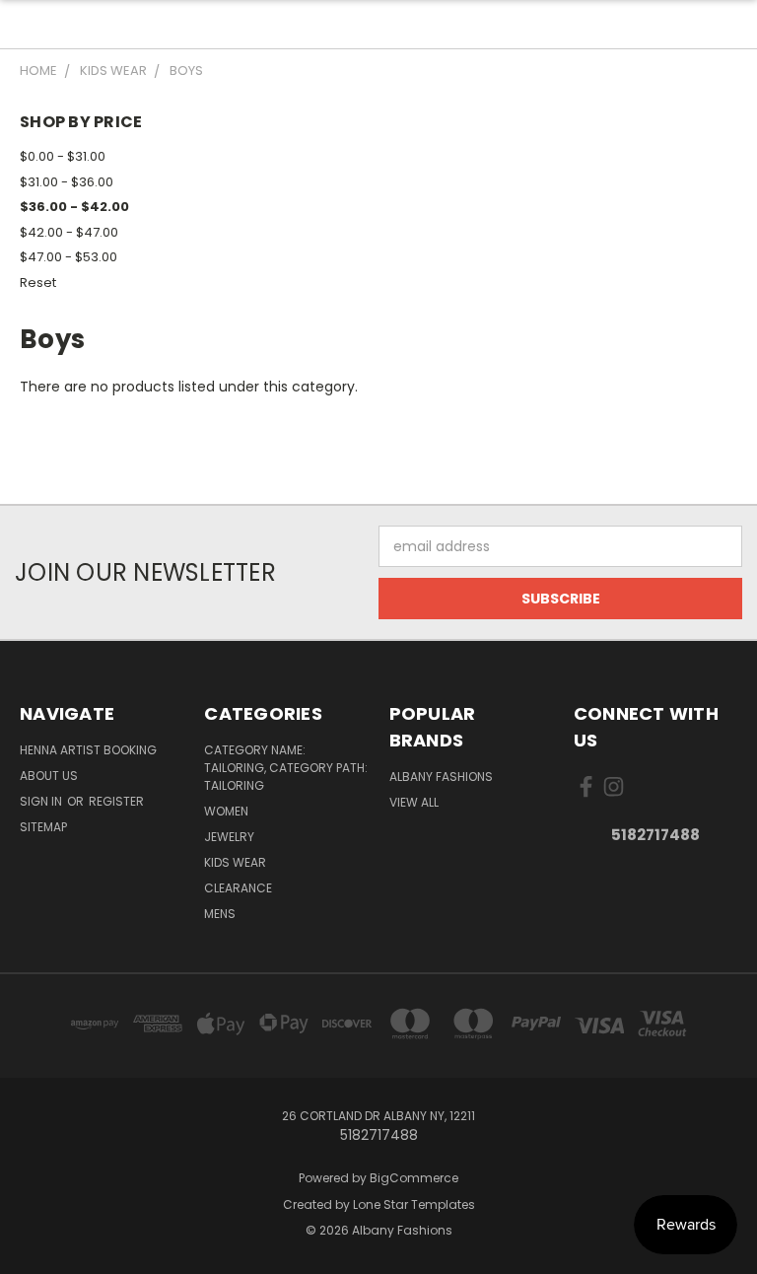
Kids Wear (235, 862)
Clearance (238, 888)
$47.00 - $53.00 (68, 257)
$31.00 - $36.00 (66, 182)
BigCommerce (414, 1177)
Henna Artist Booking (88, 750)
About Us (49, 775)
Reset (38, 282)
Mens (220, 913)
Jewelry (229, 836)
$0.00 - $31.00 (62, 156)
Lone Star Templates (414, 1204)
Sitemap (43, 826)
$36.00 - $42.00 (74, 206)
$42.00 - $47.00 (69, 232)
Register (116, 801)
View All (414, 802)
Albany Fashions (441, 776)
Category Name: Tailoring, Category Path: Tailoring (286, 768)
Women (226, 811)
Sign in (42, 801)
